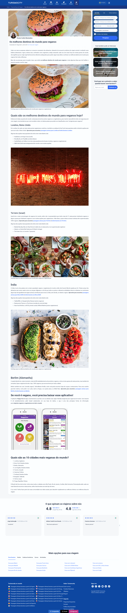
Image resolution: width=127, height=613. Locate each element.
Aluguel (65, 593)
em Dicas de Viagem (33, 44)
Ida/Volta (97, 13)
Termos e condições (69, 609)
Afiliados (66, 591)
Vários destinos (113, 13)
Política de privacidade (70, 606)
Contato (66, 604)
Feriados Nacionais (69, 589)
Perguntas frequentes (69, 602)
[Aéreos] (15, 3)
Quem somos (67, 586)
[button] (109, 2)
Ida (104, 13)
